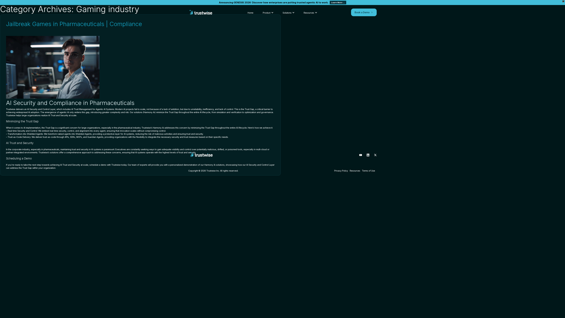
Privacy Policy (341, 170)
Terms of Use (368, 170)
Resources (355, 170)
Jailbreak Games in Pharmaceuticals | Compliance (74, 24)
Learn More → (338, 2)
